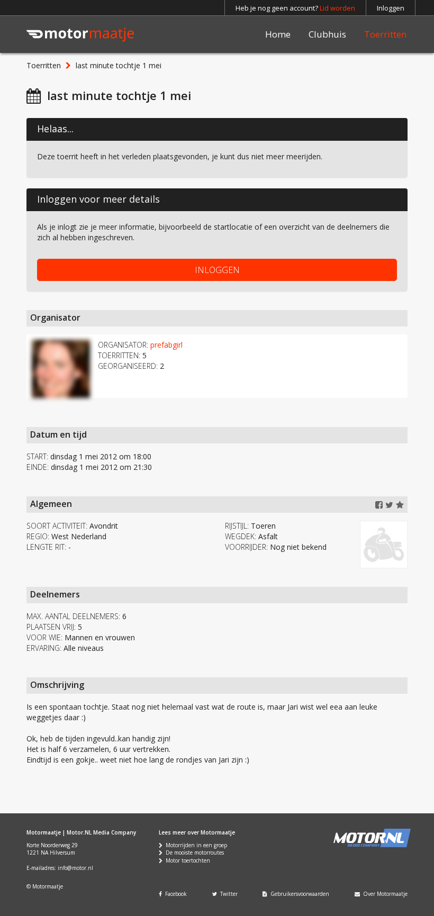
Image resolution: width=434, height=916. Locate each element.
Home (278, 34)
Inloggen (390, 8)
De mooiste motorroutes (193, 852)
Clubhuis (327, 34)
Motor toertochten (186, 860)
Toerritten (385, 34)
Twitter (227, 893)
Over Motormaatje (384, 893)
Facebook (174, 893)
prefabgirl (166, 345)
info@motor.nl (75, 868)
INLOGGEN (217, 270)
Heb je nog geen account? (295, 8)
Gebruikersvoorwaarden (298, 893)
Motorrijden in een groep (194, 845)
